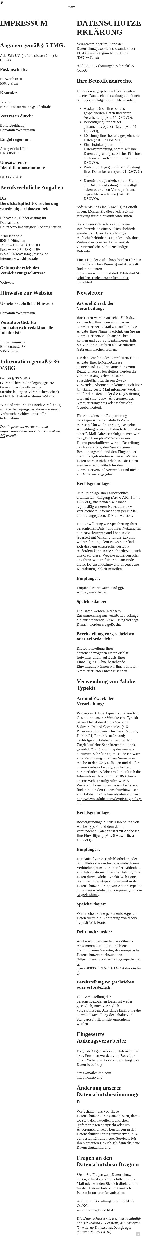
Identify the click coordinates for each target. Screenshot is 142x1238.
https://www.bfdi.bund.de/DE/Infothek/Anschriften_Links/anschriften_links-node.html (109, 277)
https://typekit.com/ (106, 881)
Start (71, 7)
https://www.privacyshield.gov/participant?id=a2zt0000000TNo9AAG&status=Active (109, 966)
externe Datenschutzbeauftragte (106, 1227)
